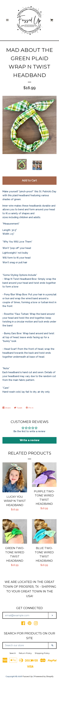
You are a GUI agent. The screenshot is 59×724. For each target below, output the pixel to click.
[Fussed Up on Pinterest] (30, 624)
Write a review (29, 440)
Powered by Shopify (43, 676)
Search (13, 653)
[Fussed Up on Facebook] (23, 624)
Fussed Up (28, 676)
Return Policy (25, 653)
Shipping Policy (42, 653)
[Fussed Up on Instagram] (36, 624)
